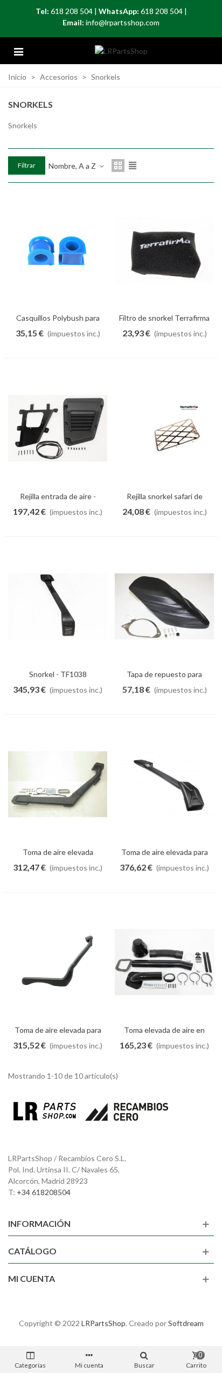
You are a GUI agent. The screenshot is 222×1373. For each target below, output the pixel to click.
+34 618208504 (44, 1192)
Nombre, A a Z (73, 165)
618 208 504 (72, 11)
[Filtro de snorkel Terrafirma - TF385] (164, 250)
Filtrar (27, 165)
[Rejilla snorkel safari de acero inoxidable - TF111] (164, 428)
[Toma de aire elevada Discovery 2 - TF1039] (57, 784)
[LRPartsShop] (121, 51)
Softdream (186, 1323)
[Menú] (18, 50)
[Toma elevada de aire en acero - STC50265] (164, 962)
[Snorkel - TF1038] (57, 606)
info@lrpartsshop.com (122, 22)
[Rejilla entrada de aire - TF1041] (57, 428)
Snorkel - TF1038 (58, 674)
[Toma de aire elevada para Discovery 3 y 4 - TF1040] (164, 784)
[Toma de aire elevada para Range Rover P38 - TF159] (57, 962)
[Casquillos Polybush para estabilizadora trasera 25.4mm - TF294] (57, 250)
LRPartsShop (103, 1323)
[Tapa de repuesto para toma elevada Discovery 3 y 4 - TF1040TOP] (164, 606)
